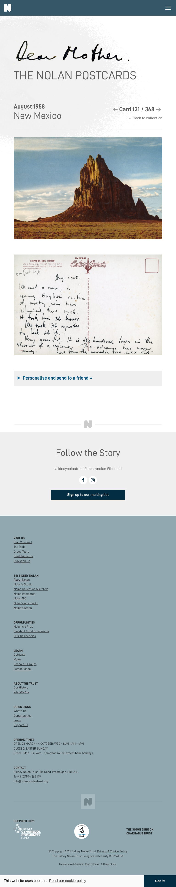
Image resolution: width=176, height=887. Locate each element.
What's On (20, 711)
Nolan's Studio (23, 584)
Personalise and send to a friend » (57, 378)
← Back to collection (145, 118)
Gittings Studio (108, 864)
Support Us (21, 725)
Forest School (23, 669)
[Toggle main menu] (168, 8)
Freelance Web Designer (71, 864)
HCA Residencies (25, 636)
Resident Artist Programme (31, 631)
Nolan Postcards (24, 594)
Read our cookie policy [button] (67, 881)
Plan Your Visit (23, 542)
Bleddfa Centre (23, 556)
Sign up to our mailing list (88, 495)
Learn (17, 720)
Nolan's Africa (23, 608)
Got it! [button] (160, 881)
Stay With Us (22, 561)
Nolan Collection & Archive (31, 589)
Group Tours (21, 551)
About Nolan (22, 579)
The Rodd (19, 546)
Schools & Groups (25, 664)
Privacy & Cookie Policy (112, 851)
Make (17, 659)
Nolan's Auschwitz (26, 603)
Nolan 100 (20, 598)
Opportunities (22, 715)
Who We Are (21, 692)
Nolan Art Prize (23, 626)
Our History (21, 687)
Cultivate (19, 654)
